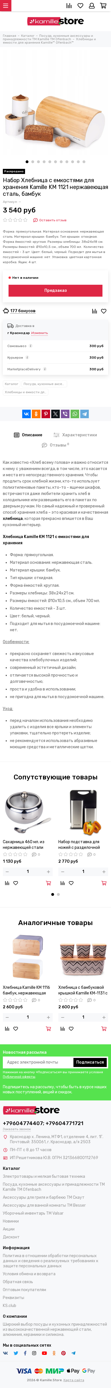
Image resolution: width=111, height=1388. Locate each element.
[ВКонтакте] (26, 414)
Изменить (39, 333)
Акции (9, 1229)
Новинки (11, 1221)
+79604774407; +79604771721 (43, 1123)
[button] (27, 161)
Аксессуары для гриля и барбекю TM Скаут (44, 1197)
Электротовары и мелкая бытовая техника (44, 1176)
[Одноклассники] (36, 414)
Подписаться (90, 1062)
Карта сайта (73, 1380)
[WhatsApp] (75, 414)
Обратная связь (18, 1281)
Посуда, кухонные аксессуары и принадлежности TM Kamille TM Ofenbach (45, 384)
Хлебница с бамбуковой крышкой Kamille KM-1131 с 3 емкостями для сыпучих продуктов (83, 990)
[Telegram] (84, 414)
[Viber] (65, 414)
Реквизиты (13, 1297)
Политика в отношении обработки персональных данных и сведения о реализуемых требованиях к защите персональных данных (50, 1260)
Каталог (11, 384)
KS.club (9, 1305)
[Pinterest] (46, 414)
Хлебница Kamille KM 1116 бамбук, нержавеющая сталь (26, 990)
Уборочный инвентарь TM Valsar (33, 1213)
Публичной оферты (19, 1077)
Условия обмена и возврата (29, 1274)
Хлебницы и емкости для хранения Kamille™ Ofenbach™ (26, 392)
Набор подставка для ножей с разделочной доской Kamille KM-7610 (80, 845)
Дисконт (11, 1237)
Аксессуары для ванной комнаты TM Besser (44, 1205)
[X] (55, 414)
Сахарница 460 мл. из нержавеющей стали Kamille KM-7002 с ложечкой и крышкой (23, 845)
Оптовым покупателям (24, 1289)
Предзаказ (55, 290)
